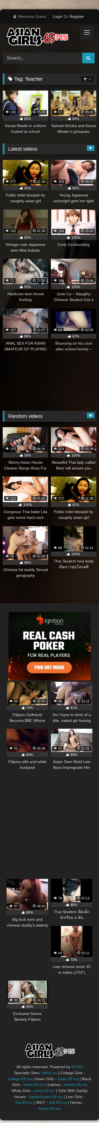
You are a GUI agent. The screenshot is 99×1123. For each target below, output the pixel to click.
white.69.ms (44, 1090)
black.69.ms (34, 1084)
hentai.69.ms (49, 1108)
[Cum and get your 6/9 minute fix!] (40, 37)
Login (57, 16)
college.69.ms (20, 1079)
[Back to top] (82, 1108)
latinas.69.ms (75, 1084)
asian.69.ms (68, 1079)
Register (77, 16)
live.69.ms (24, 1102)
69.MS (77, 1067)
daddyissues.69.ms (46, 1096)
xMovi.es (49, 1073)
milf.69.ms (58, 1102)
